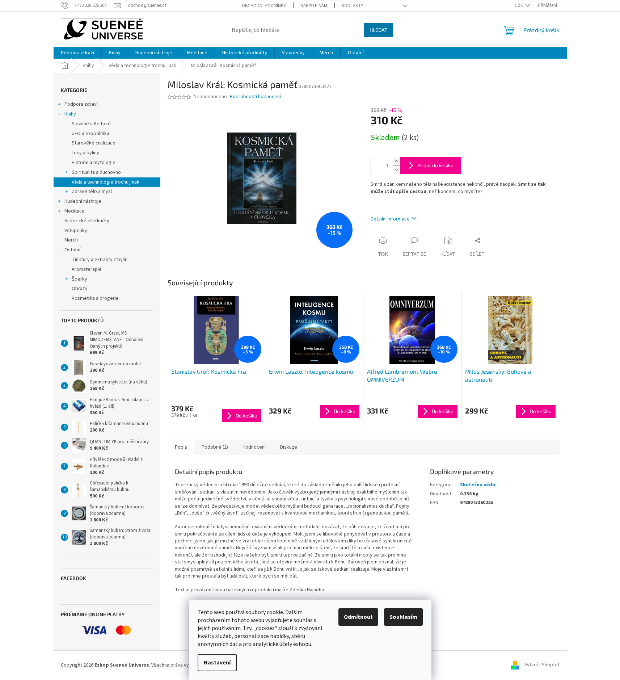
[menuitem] (77, 53)
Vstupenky (75, 230)
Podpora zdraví (81, 104)
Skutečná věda (477, 484)
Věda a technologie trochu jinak (105, 182)
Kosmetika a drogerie (95, 298)
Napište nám (313, 6)
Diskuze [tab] (288, 447)
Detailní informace (390, 219)
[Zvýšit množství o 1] (396, 161)
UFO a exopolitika (90, 133)
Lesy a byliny (85, 152)
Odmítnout (358, 617)
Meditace (74, 211)
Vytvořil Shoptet (542, 665)
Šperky (79, 279)
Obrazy (80, 288)
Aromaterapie (87, 269)
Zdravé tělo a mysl (92, 191)
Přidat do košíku (435, 165)
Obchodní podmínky (264, 6)
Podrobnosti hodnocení (255, 96)
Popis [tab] (181, 447)
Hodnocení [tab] (254, 447)
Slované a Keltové (91, 123)
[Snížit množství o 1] (396, 169)
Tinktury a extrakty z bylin (99, 259)
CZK (519, 5)
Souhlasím (403, 617)
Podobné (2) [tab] (215, 447)
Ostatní (72, 249)
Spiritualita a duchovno (96, 172)
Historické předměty (86, 220)
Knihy (70, 114)
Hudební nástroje (82, 201)
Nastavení (217, 663)
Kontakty (352, 6)
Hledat (378, 30)
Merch (71, 240)
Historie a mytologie (93, 162)
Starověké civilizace (93, 143)
